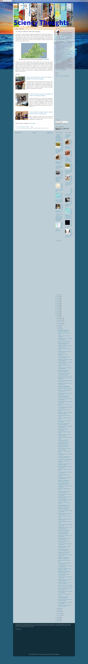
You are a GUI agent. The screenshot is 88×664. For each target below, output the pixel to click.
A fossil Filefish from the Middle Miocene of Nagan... (64, 539)
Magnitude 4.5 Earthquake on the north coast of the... (64, 589)
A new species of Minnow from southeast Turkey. (64, 492)
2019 (58, 308)
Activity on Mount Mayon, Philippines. (63, 355)
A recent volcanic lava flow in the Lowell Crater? (64, 495)
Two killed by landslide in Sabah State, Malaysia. (64, 547)
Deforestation (25, 128)
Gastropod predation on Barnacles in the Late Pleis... (65, 363)
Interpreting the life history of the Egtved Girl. (59, 167)
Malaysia (40, 128)
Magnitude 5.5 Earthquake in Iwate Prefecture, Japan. (65, 413)
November (60, 320)
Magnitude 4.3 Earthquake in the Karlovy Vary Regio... (64, 606)
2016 (58, 313)
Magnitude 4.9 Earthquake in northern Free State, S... (64, 396)
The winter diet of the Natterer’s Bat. (65, 459)
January (60, 615)
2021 (58, 305)
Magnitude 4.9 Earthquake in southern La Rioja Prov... (64, 509)
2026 (58, 296)
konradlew (48, 654)
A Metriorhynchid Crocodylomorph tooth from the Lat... (65, 514)
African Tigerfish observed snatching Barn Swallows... (65, 592)
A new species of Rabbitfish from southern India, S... (64, 564)
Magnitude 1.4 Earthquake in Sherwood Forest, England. (64, 387)
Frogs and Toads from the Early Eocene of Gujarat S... (64, 583)
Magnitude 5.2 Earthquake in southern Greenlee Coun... (64, 331)
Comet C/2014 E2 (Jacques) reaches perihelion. (63, 357)
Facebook (32, 123)
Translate (65, 123)
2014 (58, 317)
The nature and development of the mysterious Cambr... (65, 500)
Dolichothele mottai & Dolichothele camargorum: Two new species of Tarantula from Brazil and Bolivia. (59, 137)
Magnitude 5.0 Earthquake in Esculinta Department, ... (64, 424)
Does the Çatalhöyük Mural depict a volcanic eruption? (65, 600)
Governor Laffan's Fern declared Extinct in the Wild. (64, 449)
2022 (58, 303)
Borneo (20, 128)
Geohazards (30, 128)
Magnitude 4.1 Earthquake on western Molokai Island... (64, 531)
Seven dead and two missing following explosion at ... (64, 443)
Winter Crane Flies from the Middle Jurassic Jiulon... (65, 427)
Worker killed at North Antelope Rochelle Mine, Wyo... (64, 572)
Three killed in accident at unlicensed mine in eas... (63, 441)
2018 (58, 310)
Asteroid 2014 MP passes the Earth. (65, 376)
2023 (58, 301)
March (59, 611)
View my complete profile (61, 69)
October (60, 321)
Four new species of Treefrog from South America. (65, 399)
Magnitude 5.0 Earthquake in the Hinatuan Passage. (64, 464)
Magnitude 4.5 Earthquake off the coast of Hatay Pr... (64, 497)
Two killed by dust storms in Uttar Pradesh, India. (64, 352)
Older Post (50, 132)
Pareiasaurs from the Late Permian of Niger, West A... (65, 339)
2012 (58, 618)
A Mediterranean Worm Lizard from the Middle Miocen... (65, 528)
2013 (58, 617)
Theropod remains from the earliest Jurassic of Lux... (65, 555)
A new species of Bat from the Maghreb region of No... (64, 553)
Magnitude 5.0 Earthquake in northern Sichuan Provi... (64, 481)
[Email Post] (32, 126)
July (59, 327)
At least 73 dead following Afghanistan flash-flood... (63, 533)
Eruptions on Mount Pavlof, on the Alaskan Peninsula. (65, 580)
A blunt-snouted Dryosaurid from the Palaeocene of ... (65, 394)
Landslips (35, 128)
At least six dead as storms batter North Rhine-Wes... (64, 478)
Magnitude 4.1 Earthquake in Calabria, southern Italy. (64, 558)
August (59, 325)
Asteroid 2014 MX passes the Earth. (65, 388)
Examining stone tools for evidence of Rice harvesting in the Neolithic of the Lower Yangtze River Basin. (59, 217)
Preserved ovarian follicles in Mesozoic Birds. (63, 575)
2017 (58, 311)
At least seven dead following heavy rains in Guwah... (65, 381)
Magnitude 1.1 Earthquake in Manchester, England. (64, 371)
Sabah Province (45, 128)
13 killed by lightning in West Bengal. (65, 586)
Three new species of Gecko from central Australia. (65, 368)
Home (34, 132)
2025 (58, 298)
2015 (58, 315)
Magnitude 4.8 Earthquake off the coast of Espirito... (64, 520)
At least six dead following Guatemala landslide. (63, 597)
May (59, 608)
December (60, 318)
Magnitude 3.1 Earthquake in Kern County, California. (65, 360)
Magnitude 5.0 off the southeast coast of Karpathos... (64, 435)
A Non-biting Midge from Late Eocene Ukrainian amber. (64, 506)
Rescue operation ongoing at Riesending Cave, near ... (64, 484)
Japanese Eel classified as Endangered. (63, 430)
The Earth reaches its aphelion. (64, 341)
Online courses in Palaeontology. (62, 76)
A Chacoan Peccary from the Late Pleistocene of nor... (65, 346)
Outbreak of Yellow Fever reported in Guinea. (68, 136)
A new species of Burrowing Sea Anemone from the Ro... (64, 457)
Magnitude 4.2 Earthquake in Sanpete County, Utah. (64, 344)
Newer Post (18, 132)
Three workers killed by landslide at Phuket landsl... (65, 467)
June (59, 328)
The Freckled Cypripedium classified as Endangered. (65, 408)
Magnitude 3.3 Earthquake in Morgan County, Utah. (64, 446)
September (60, 323)
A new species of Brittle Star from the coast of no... (64, 391)
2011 (58, 620)
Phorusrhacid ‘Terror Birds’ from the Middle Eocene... (65, 384)
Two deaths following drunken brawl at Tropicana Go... (65, 566)
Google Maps (46, 59)
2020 (58, 306)
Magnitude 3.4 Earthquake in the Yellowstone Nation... (64, 569)
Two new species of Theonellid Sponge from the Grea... (64, 374)
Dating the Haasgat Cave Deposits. (65, 585)
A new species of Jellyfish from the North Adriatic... (65, 536)
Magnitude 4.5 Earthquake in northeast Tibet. (64, 542)
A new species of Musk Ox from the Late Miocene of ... (65, 473)
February (60, 613)
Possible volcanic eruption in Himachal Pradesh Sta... (63, 550)
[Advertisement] (64, 98)
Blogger (57, 654)
